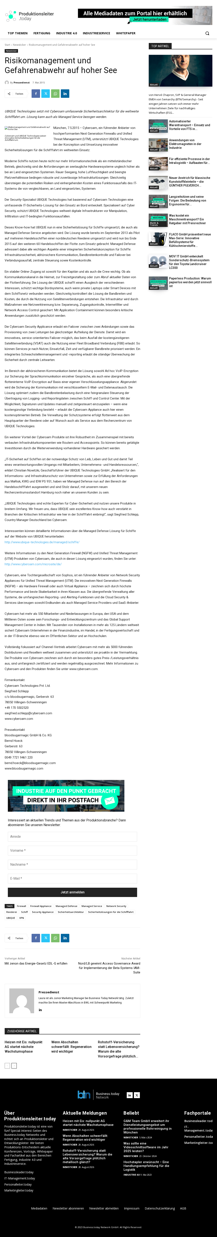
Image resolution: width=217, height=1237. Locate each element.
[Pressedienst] (7, 82)
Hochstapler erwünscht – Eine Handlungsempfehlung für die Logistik (146, 1166)
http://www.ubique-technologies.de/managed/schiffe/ (42, 542)
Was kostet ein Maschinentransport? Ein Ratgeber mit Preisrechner (187, 219)
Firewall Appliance (40, 906)
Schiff (24, 912)
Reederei (11, 912)
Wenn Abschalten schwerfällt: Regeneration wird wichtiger (71, 1047)
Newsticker (19, 45)
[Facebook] (36, 93)
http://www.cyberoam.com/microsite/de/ (33, 564)
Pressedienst (22, 82)
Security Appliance (43, 912)
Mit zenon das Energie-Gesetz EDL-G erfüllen (36, 963)
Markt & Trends (154, 224)
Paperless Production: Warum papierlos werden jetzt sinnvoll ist (190, 282)
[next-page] (14, 1065)
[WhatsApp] (55, 93)
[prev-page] (7, 1065)
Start (7, 45)
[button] (207, 33)
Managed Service (92, 906)
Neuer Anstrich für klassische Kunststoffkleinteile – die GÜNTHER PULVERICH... (189, 181)
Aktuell (154, 84)
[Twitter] (45, 93)
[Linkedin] (65, 93)
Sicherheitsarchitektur (71, 912)
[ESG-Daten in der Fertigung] (180, 71)
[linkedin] (40, 1009)
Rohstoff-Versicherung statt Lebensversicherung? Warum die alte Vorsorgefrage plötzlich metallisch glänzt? (87, 1156)
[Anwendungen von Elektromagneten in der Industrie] (158, 145)
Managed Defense (66, 906)
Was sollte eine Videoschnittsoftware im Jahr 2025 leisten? (146, 1147)
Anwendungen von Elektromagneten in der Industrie (185, 143)
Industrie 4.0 (131, 1174)
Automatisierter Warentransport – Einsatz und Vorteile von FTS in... (189, 125)
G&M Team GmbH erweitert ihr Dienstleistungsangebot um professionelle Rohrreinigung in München (148, 1126)
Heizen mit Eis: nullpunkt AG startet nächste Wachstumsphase (23, 1047)
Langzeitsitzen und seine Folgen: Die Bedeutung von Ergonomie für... (187, 200)
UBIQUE (10, 917)
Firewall (21, 906)
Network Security (116, 906)
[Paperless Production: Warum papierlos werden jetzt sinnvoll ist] (158, 283)
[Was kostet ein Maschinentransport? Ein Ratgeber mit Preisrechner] (158, 220)
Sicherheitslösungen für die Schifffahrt (111, 912)
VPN (21, 917)
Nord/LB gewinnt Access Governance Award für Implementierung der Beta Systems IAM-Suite (109, 968)
